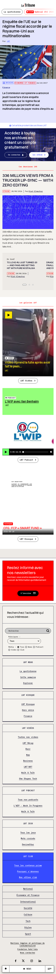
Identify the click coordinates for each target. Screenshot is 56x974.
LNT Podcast (26, 460)
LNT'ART (28, 767)
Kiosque (8, 524)
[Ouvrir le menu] (49, 969)
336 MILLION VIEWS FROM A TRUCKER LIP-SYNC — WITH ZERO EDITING (27, 180)
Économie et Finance (25, 83)
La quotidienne (12, 11)
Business (28, 761)
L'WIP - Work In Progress (28, 805)
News (30, 647)
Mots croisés (28, 838)
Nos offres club (28, 877)
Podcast (11, 398)
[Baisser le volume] (51, 452)
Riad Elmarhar (36, 191)
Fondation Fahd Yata (27, 949)
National (28, 888)
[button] (24, 284)
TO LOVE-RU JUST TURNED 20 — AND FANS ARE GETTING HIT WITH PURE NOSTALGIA (22, 265)
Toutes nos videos (28, 737)
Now (28, 755)
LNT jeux (28, 823)
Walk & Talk (28, 772)
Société (28, 908)
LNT (8, 41)
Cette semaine (28, 677)
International (28, 901)
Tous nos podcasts (28, 799)
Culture (28, 914)
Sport (28, 934)
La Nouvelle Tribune (28, 4)
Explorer (28, 683)
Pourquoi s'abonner (28, 871)
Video (13, 650)
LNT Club (28, 856)
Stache (6, 191)
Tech (28, 921)
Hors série (28, 710)
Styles (28, 927)
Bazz (28, 749)
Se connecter (14, 155)
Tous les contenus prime (28, 865)
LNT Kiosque (26, 539)
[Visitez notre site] (6, 968)
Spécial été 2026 (41, 11)
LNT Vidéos (26, 380)
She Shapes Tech (28, 778)
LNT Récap (28, 743)
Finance (6, 87)
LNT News (28, 662)
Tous (22, 647)
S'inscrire (26, 593)
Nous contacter (27, 953)
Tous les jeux (28, 832)
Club (22, 650)
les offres (37, 155)
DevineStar (28, 844)
